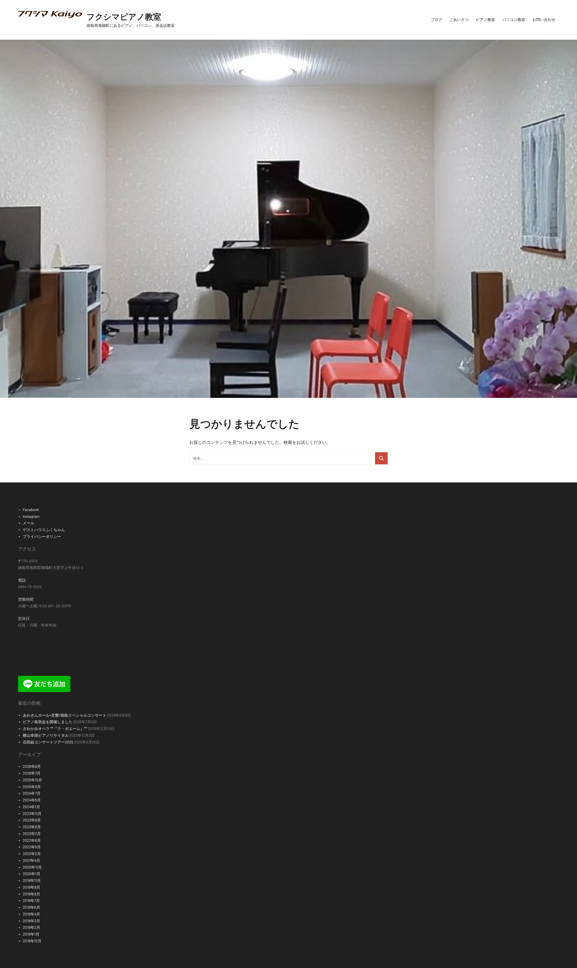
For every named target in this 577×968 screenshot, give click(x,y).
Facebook (31, 509)
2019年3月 (31, 920)
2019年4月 (31, 914)
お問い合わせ (543, 19)
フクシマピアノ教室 (124, 16)
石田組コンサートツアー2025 (48, 742)
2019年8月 (31, 894)
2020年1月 (31, 873)
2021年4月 (31, 860)
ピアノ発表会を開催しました (48, 721)
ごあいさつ (459, 19)
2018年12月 (32, 940)
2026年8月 (32, 766)
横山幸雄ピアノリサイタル (46, 735)
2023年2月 (32, 833)
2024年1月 (31, 806)
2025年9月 (32, 786)
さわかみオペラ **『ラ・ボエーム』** (55, 728)
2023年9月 (32, 820)
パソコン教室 (513, 19)
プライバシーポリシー (42, 536)
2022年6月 (32, 840)
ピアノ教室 (485, 19)
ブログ (436, 19)
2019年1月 (31, 934)
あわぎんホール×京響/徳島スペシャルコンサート (64, 715)
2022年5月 (32, 846)
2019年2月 (31, 927)
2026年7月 (32, 773)
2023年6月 (32, 826)
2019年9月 (31, 887)
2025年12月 (32, 780)
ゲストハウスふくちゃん (44, 529)
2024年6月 (32, 800)
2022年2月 (32, 853)
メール (28, 523)
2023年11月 (32, 813)
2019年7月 (31, 900)
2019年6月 (31, 907)
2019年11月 (32, 880)
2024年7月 (32, 793)
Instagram (31, 516)
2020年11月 (32, 867)
